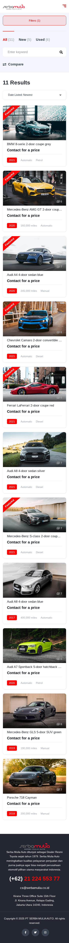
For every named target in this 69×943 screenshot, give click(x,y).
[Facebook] (25, 932)
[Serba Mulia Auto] (14, 6)
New (25, 39)
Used (43, 39)
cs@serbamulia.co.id (34, 888)
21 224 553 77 (34, 879)
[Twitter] (35, 932)
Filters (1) (34, 20)
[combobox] (34, 95)
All (8, 39)
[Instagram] (45, 932)
